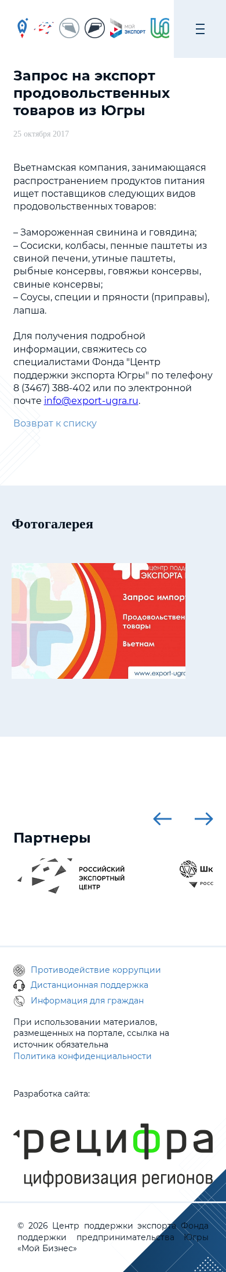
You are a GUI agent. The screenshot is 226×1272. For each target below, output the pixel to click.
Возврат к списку (55, 423)
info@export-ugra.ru (91, 400)
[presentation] (162, 819)
